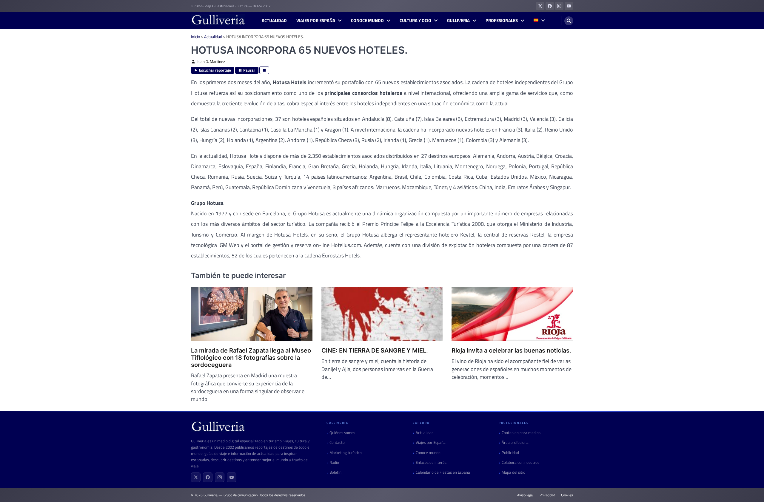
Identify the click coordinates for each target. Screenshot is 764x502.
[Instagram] (219, 477)
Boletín (335, 472)
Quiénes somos (342, 432)
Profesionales (502, 20)
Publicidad (510, 452)
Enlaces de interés (431, 462)
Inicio (195, 36)
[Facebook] (207, 477)
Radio (334, 462)
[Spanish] (539, 20)
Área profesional (515, 442)
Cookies (567, 495)
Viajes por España (315, 20)
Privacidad (547, 495)
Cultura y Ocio (415, 20)
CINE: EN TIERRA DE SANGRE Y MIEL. (374, 350)
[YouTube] (231, 477)
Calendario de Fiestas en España (443, 472)
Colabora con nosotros (520, 462)
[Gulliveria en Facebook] (550, 6)
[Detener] (264, 70)
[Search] (568, 20)
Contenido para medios (521, 432)
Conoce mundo (367, 20)
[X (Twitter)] (196, 477)
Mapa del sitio (513, 472)
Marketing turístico (345, 452)
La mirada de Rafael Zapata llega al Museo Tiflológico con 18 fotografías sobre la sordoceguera (251, 357)
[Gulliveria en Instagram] (559, 6)
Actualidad (274, 20)
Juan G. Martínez (211, 61)
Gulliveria (458, 20)
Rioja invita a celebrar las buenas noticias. (511, 350)
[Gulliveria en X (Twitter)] (540, 6)
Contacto (337, 442)
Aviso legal (525, 495)
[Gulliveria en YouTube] (569, 6)
